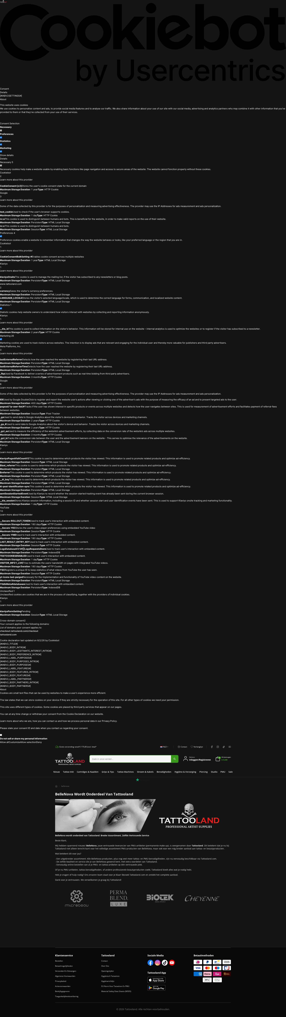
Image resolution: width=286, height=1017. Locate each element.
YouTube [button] (4, 509)
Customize (14, 742)
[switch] (1, 137)
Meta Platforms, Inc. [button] (10, 348)
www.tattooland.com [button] (11, 286)
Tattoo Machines (125, 771)
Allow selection (28, 742)
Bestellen (59, 961)
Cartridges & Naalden (87, 771)
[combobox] (163, 748)
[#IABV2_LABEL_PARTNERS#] (15, 679)
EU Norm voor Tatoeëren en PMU (115, 986)
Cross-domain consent (13, 620)
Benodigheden (164, 771)
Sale (231, 771)
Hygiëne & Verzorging (185, 771)
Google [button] (4, 194)
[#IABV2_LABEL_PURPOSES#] (16, 657)
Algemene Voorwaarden (65, 976)
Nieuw (56, 771)
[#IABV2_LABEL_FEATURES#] (15, 668)
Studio (214, 771)
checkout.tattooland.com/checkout (19, 631)
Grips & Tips (108, 771)
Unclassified (7, 591)
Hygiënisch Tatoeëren (110, 976)
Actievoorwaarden (62, 986)
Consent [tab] (4, 88)
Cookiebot (53, 640)
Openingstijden (107, 971)
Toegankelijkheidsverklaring (66, 996)
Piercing (203, 771)
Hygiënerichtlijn (107, 981)
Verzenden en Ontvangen (65, 971)
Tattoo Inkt (68, 771)
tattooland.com (8, 634)
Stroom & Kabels (145, 771)
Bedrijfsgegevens (62, 991)
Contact (104, 961)
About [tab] (3, 99)
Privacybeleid (60, 981)
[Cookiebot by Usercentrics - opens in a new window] (143, 45)
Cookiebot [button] (5, 174)
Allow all (4, 742)
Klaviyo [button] (4, 265)
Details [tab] (3, 92)
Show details (7, 155)
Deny (39, 742)
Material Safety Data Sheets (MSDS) (116, 991)
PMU (222, 771)
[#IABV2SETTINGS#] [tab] (11, 95)
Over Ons (105, 966)
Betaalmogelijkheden (64, 966)
